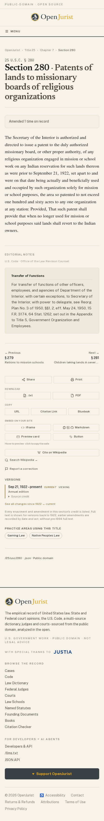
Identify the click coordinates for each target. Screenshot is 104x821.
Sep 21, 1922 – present (25, 487)
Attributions (50, 802)
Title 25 (30, 50)
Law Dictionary (16, 683)
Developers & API (18, 746)
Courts (10, 695)
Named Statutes (18, 708)
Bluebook (84, 411)
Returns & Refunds (20, 802)
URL (17, 411)
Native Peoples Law (45, 535)
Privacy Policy (16, 809)
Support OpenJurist (52, 774)
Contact (77, 795)
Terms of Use (75, 802)
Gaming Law (16, 535)
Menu (16, 31)
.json (27, 558)
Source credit (20, 496)
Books (10, 721)
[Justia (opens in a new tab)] (62, 652)
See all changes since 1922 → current (30, 503)
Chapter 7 (47, 50)
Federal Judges (17, 689)
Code (9, 677)
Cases (10, 671)
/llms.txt (11, 753)
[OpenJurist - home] (52, 17)
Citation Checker (18, 727)
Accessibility (52, 795)
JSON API (12, 760)
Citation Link (48, 411)
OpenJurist (12, 50)
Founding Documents (21, 714)
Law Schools (15, 702)
